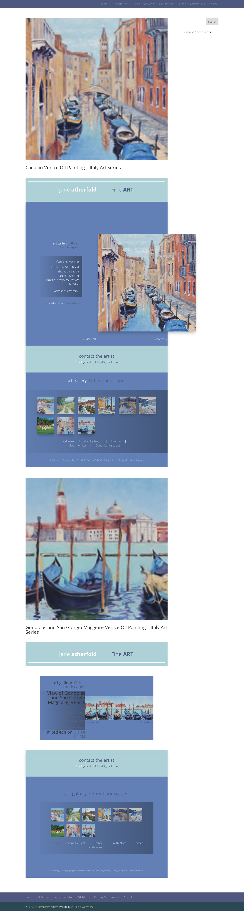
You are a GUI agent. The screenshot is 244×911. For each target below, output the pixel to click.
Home (103, 4)
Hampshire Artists (48, 907)
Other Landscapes (108, 445)
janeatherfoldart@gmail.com (100, 362)
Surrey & (32, 907)
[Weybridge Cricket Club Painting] (45, 425)
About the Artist (145, 4)
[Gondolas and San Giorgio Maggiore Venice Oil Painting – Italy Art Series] (86, 425)
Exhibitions (166, 4)
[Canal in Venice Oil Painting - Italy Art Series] (147, 331)
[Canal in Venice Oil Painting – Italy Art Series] (65, 425)
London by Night (90, 441)
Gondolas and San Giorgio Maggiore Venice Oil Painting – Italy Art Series (96, 629)
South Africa (119, 843)
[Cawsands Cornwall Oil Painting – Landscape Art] (45, 405)
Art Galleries (119, 4)
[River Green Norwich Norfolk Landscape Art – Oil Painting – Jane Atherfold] (106, 405)
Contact (213, 4)
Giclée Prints (71, 303)
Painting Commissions (191, 4)
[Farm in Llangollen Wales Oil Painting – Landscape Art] (65, 405)
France (116, 441)
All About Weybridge (82, 907)
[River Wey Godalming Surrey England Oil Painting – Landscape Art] (86, 405)
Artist (89, 460)
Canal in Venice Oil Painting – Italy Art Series (73, 167)
